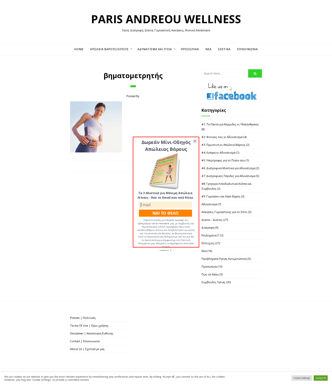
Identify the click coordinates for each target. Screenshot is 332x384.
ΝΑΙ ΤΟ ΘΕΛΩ (165, 213)
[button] (166, 145)
